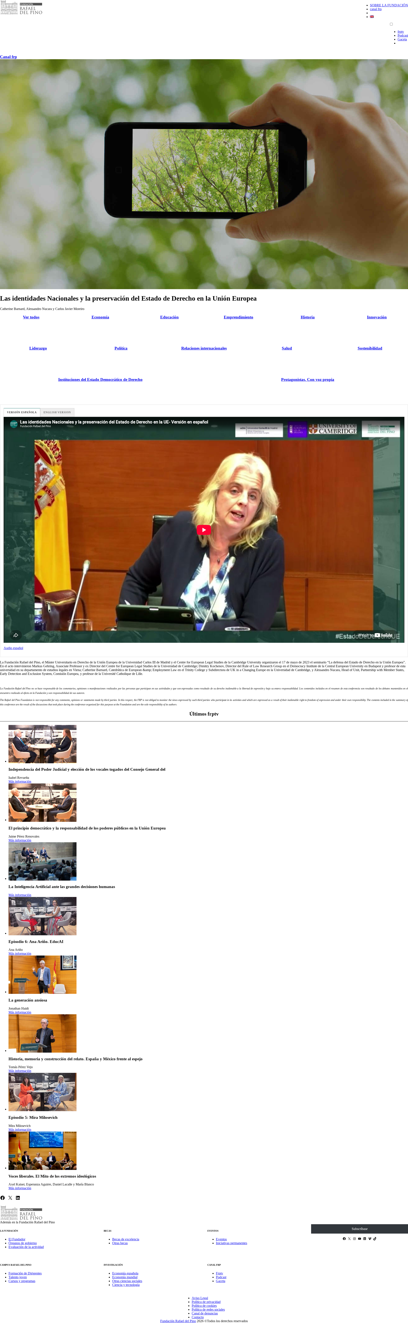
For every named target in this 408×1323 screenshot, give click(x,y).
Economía (100, 317)
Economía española (125, 1273)
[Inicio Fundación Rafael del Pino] (21, 14)
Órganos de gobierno (22, 1243)
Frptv (219, 1273)
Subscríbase (360, 1229)
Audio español (13, 648)
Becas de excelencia (125, 1239)
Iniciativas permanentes (231, 1243)
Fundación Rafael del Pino (178, 1321)
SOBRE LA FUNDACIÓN (389, 5)
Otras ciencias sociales (127, 1281)
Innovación (377, 317)
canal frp (376, 9)
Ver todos (31, 317)
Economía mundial (124, 1277)
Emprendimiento (238, 317)
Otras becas (120, 1243)
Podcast (403, 35)
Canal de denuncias (205, 1313)
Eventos (221, 1239)
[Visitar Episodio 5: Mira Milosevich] (42, 1092)
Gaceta (402, 39)
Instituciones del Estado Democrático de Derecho (100, 379)
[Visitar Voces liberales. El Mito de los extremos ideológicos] (42, 1151)
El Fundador (16, 1239)
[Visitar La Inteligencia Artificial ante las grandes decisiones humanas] (42, 861)
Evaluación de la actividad (26, 1247)
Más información (19, 781)
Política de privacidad (206, 1302)
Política (121, 348)
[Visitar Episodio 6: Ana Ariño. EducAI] (42, 916)
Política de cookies (204, 1305)
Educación (169, 317)
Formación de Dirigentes (25, 1273)
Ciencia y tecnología (126, 1285)
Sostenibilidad (370, 348)
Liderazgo (38, 348)
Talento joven (17, 1277)
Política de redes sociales (208, 1309)
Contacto (198, 1317)
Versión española (22, 412)
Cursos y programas (21, 1281)
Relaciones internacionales (204, 348)
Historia (308, 317)
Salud (287, 348)
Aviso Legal (200, 1298)
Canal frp (8, 57)
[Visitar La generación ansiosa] (42, 975)
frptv (401, 31)
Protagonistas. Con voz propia (307, 379)
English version (57, 412)
